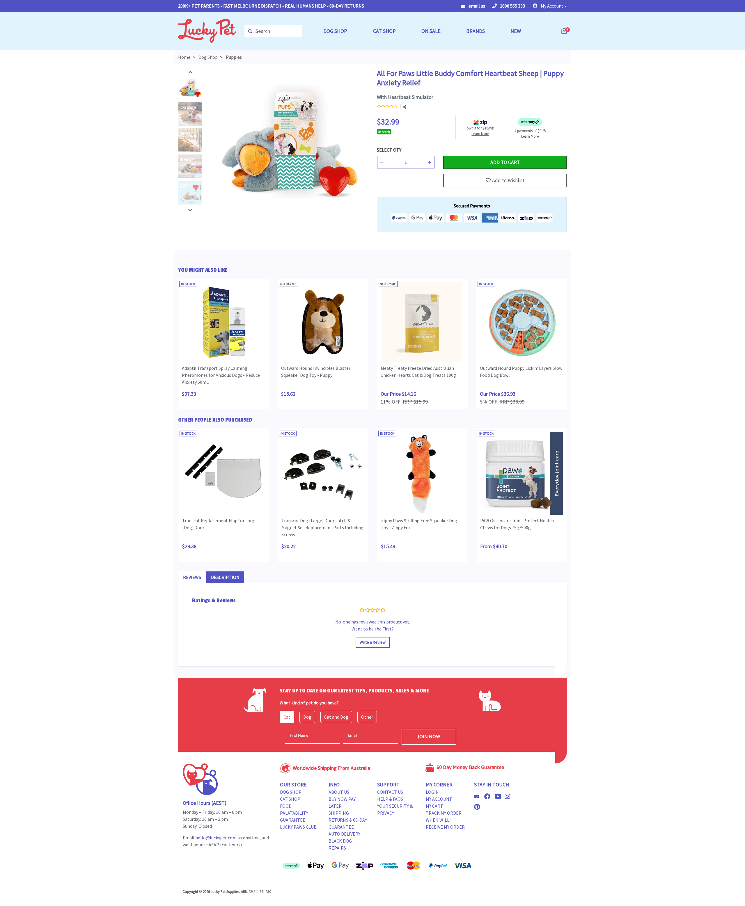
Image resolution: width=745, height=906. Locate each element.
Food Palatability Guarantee (294, 813)
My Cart (434, 806)
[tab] (192, 577)
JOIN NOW (429, 737)
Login (432, 792)
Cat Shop (290, 799)
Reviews (192, 577)
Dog (307, 717)
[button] (550, 6)
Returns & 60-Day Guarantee (348, 823)
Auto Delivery (344, 834)
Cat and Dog (336, 717)
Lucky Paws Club (298, 827)
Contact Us (390, 792)
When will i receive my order (445, 823)
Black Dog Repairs (340, 844)
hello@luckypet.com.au (218, 838)
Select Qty (389, 150)
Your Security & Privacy (395, 809)
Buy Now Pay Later (342, 802)
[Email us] (478, 797)
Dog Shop (290, 792)
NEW (515, 31)
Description (225, 577)
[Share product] (405, 107)
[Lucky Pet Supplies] (207, 30)
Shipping (339, 813)
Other (367, 717)
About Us (339, 792)
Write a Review (373, 642)
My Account (439, 799)
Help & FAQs (390, 799)
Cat (286, 717)
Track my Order (444, 813)
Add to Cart (457, 150)
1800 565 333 (512, 6)
